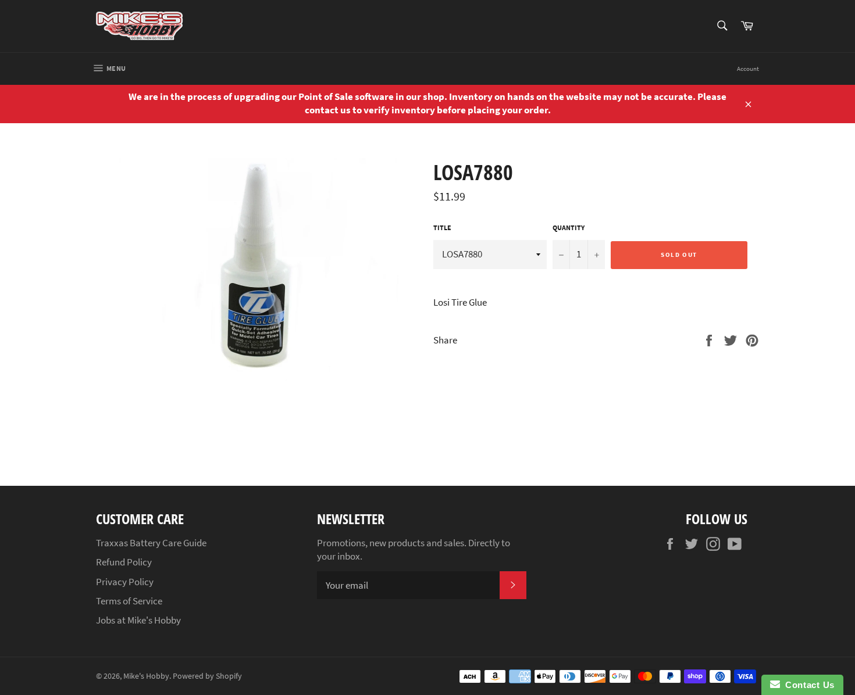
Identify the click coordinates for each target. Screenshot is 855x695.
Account (748, 69)
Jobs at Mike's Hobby (138, 620)
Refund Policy (124, 562)
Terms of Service (129, 600)
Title (442, 227)
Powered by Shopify (207, 676)
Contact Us (807, 685)
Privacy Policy (125, 581)
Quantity (569, 227)
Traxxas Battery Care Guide (151, 542)
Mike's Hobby (146, 676)
